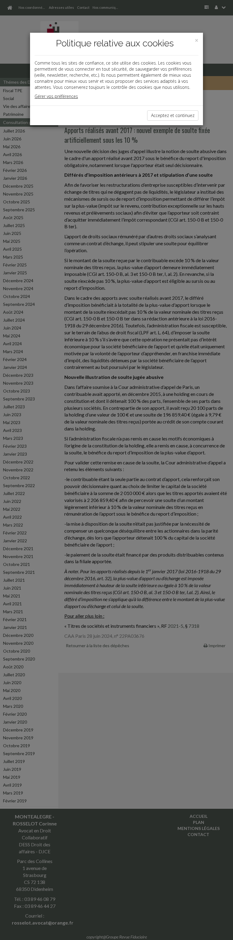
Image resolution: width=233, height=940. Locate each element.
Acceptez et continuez (172, 115)
